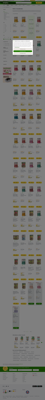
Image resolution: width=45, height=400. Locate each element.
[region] (23, 47)
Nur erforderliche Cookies (23, 53)
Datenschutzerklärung (17, 47)
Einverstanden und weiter (23, 51)
